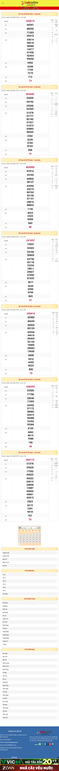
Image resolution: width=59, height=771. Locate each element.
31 (20, 544)
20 (30, 539)
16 (39, 537)
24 (20, 541)
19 (26, 539)
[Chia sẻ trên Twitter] (45, 744)
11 (23, 537)
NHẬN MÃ (14, 757)
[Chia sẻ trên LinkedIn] (53, 744)
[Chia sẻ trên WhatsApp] (40, 744)
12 (26, 537)
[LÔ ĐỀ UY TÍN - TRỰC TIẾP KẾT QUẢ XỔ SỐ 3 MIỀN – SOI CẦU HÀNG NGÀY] (29, 3)
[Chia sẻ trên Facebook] (42, 744)
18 (23, 539)
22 (36, 539)
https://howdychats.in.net (11, 742)
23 (39, 539)
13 (30, 537)
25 (23, 541)
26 (26, 541)
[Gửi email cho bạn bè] (47, 744)
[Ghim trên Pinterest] (50, 744)
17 (20, 539)
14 (33, 537)
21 (33, 539)
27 (30, 541)
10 (20, 537)
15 (36, 537)
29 (36, 541)
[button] (3, 3)
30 (39, 541)
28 (33, 541)
